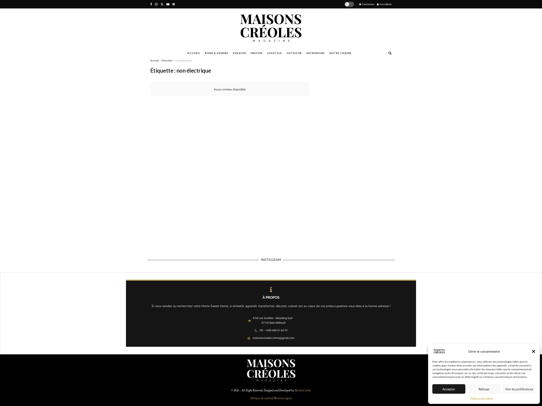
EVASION (239, 53)
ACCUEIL (193, 53)
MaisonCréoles (302, 390)
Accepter (448, 389)
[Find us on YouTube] (167, 4)
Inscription (385, 4)
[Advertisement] (352, 93)
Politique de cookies (481, 398)
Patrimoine (315, 53)
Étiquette (167, 60)
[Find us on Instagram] (156, 4)
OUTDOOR (294, 53)
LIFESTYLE (274, 53)
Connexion (367, 4)
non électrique (183, 60)
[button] (533, 351)
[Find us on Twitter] (161, 4)
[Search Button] (390, 53)
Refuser (484, 389)
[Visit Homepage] (271, 28)
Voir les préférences (519, 389)
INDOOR (256, 53)
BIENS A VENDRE (216, 53)
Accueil (154, 60)
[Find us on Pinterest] (173, 4)
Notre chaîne (340, 53)
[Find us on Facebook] (151, 4)
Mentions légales (283, 398)
